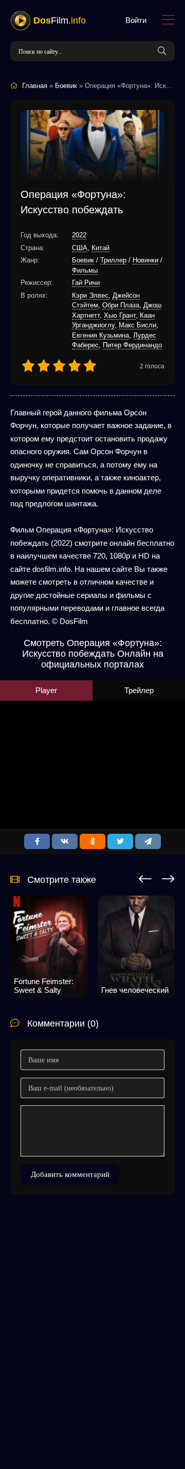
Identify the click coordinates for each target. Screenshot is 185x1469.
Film (59, 20)
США (79, 248)
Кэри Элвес (90, 295)
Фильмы (85, 270)
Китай (100, 248)
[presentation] (145, 877)
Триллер (113, 260)
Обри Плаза (120, 305)
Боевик (83, 260)
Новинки (145, 260)
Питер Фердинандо (132, 345)
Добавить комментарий (70, 1174)
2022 (79, 235)
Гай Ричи (86, 282)
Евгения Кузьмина (100, 335)
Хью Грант (120, 315)
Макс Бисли (137, 325)
